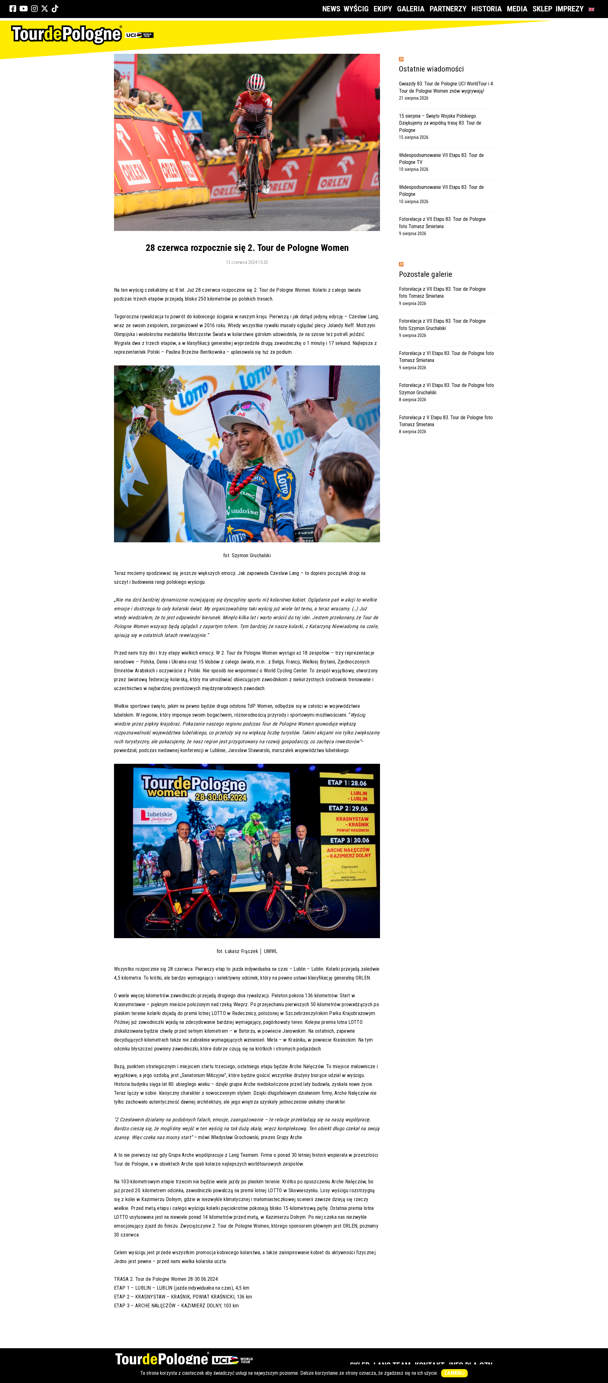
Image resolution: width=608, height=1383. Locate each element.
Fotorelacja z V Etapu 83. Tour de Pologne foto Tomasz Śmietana (446, 420)
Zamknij (454, 1373)
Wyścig (356, 8)
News (331, 8)
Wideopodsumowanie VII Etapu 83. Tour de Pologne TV (441, 158)
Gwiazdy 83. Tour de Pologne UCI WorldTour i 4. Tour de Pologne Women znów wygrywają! (446, 87)
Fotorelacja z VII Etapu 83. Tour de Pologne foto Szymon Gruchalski (442, 324)
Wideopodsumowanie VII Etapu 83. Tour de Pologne (441, 190)
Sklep (542, 8)
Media (517, 8)
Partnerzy (448, 8)
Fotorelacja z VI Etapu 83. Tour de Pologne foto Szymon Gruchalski (446, 388)
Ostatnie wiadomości (431, 69)
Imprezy (569, 8)
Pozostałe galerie (425, 274)
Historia (487, 8)
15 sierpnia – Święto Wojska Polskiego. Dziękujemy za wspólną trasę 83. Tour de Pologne (440, 123)
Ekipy (383, 8)
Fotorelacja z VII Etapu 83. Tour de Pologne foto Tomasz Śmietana (442, 222)
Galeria (411, 8)
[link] (13, 8)
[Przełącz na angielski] (592, 9)
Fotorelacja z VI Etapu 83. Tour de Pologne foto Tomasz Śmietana (446, 356)
